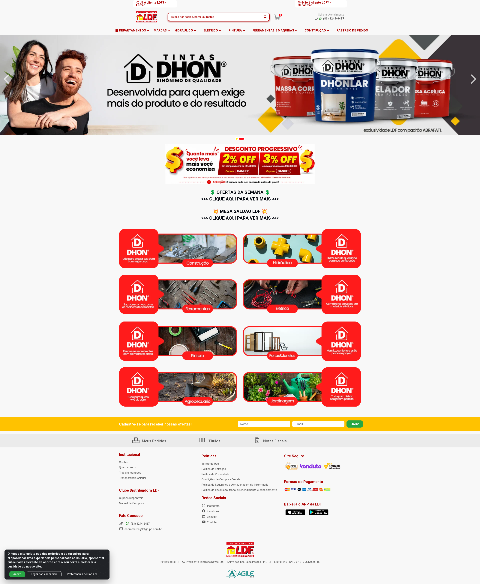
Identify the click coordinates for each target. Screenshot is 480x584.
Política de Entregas (214, 469)
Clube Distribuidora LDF (139, 490)
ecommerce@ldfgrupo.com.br (143, 529)
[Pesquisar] (265, 17)
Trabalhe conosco (130, 472)
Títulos (214, 441)
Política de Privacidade (215, 474)
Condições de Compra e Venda (221, 479)
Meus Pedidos (153, 441)
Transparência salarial (132, 478)
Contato (124, 462)
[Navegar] (6, 79)
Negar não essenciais (44, 574)
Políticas (209, 456)
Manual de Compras (131, 503)
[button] (237, 139)
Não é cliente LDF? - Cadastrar (314, 4)
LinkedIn (211, 516)
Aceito (17, 574)
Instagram (213, 506)
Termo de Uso (210, 463)
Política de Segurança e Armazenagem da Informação (235, 484)
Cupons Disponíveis (131, 498)
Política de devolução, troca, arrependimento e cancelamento (239, 490)
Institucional (129, 454)
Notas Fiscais (274, 441)
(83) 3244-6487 (140, 523)
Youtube (211, 522)
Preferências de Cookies (82, 574)
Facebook (212, 511)
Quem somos (127, 467)
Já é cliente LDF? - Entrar (151, 4)
